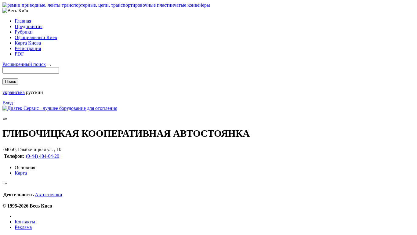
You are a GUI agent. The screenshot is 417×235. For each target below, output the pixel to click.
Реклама (23, 227)
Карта (21, 172)
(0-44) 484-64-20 (42, 156)
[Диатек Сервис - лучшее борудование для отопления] (59, 108)
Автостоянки (48, 194)
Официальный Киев (36, 37)
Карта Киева (28, 42)
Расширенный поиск (24, 64)
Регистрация (28, 48)
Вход (7, 102)
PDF (19, 53)
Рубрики (24, 31)
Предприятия (28, 26)
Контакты (25, 221)
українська (13, 92)
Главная (23, 21)
